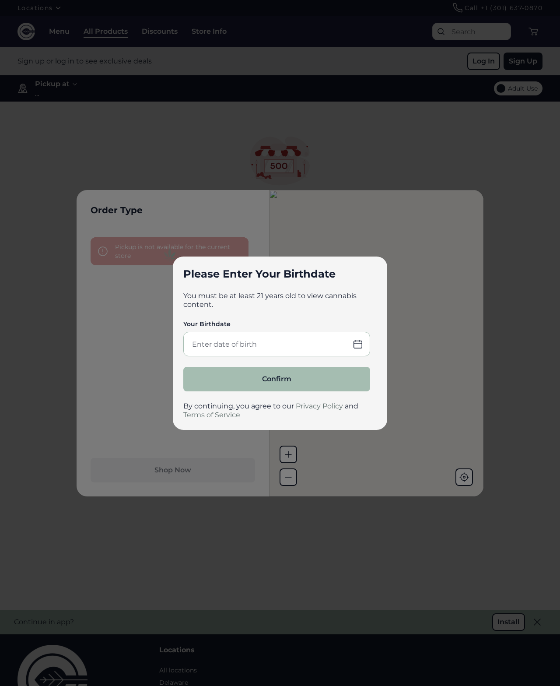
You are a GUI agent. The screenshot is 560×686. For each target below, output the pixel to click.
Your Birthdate (207, 324)
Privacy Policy (319, 406)
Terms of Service (211, 415)
